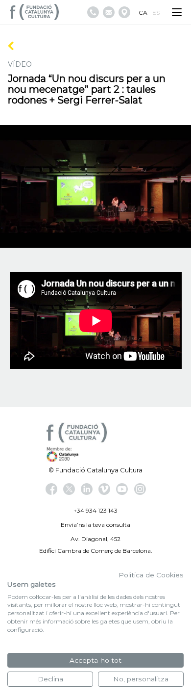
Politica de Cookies (151, 575)
